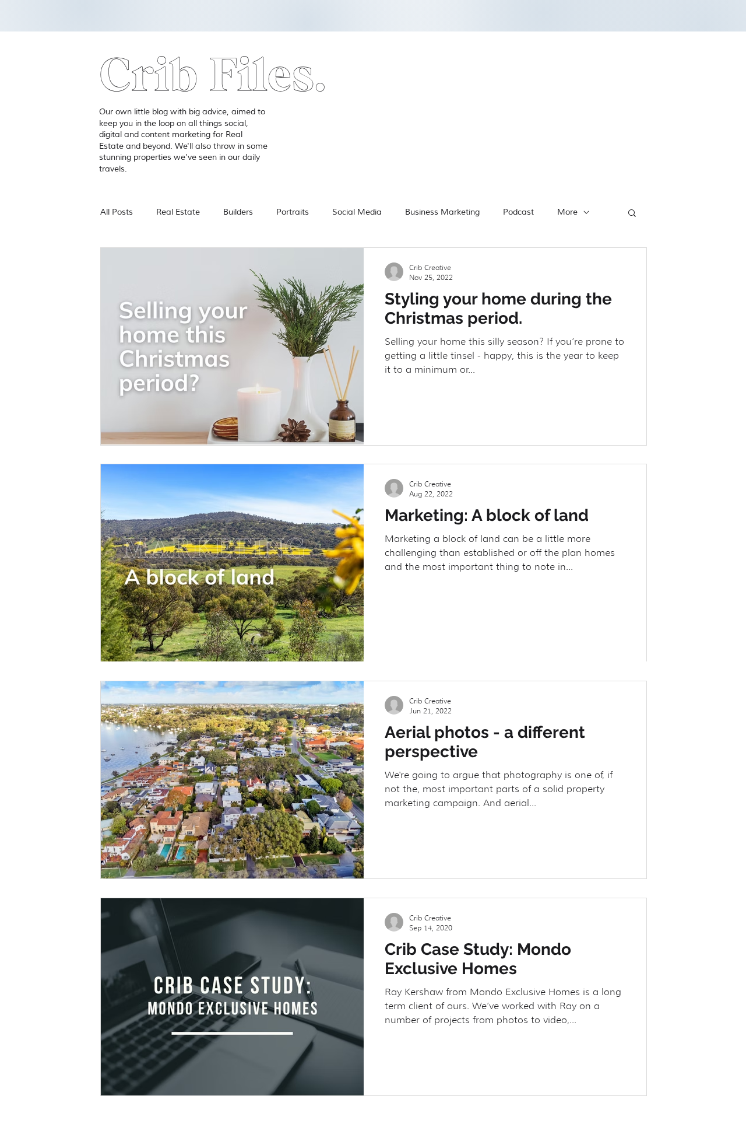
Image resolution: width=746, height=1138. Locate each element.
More (567, 212)
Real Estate (178, 212)
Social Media (357, 212)
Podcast (518, 212)
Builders (238, 212)
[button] (632, 214)
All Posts (116, 212)
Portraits (292, 212)
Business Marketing (442, 212)
